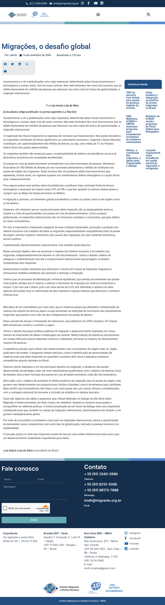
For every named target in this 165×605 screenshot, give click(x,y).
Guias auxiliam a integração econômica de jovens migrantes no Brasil (152, 100)
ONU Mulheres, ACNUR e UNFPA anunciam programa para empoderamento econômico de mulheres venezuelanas (136, 129)
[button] (98, 14)
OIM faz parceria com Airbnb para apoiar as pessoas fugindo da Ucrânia (133, 100)
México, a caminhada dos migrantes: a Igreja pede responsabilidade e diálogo (136, 158)
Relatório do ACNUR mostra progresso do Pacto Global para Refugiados (153, 124)
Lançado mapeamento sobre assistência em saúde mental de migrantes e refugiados (153, 159)
